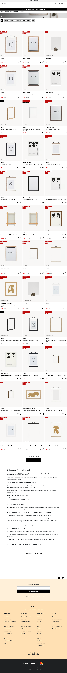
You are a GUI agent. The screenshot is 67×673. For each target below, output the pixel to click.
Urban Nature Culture (24, 499)
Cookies (6, 638)
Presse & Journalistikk (57, 626)
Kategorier (12, 20)
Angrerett (6, 643)
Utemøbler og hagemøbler (26, 631)
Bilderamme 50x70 (38, 553)
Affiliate (53, 623)
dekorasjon (26, 487)
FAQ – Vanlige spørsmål (9, 626)
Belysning (23, 623)
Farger (24, 20)
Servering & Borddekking (26, 616)
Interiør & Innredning (5, 11)
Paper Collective (22, 497)
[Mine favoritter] (58, 3)
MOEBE (53, 490)
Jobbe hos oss (55, 621)
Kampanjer (39, 623)
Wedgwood (23, 500)
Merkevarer (18, 20)
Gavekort (23, 633)
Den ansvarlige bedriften (57, 619)
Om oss (54, 616)
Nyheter (39, 628)
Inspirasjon (39, 616)
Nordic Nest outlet (56, 628)
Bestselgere (39, 631)
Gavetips (39, 638)
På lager (6, 20)
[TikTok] (38, 653)
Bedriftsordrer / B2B (8, 640)
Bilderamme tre (28, 553)
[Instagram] (33, 653)
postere (20, 473)
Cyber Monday (40, 645)
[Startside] (3, 4)
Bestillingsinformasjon (8, 628)
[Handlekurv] (62, 3)
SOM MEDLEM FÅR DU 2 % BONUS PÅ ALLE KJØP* (34, 0)
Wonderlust (11, 500)
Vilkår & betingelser (8, 633)
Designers (39, 621)
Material (29, 20)
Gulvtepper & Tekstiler (26, 626)
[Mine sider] (55, 3)
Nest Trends (39, 640)
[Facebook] (29, 653)
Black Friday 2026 (41, 643)
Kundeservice (7, 616)
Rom (38, 635)
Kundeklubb (6, 623)
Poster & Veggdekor (14, 11)
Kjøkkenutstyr (24, 619)
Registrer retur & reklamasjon (10, 621)
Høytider (39, 633)
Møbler (22, 628)
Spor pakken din (7, 631)
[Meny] (65, 3)
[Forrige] (24, 553)
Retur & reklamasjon (8, 619)
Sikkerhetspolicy (7, 635)
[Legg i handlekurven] (20, 62)
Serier (33, 20)
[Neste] (43, 553)
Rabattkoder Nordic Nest (42, 647)
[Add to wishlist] (18, 62)
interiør (17, 487)
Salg (38, 626)
